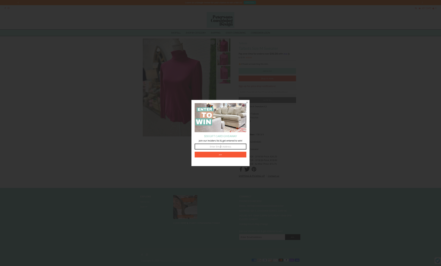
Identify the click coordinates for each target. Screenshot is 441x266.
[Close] (247, 102)
